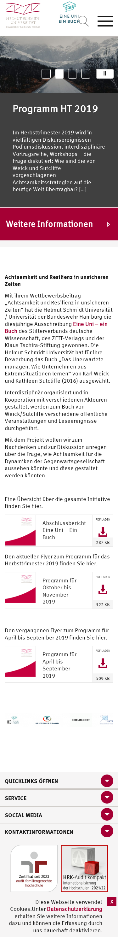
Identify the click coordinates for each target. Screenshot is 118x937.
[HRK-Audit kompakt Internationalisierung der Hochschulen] (84, 867)
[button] (46, 73)
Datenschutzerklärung (74, 908)
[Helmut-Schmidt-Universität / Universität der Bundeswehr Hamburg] (20, 14)
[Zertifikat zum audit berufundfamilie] (34, 867)
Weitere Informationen (49, 224)
